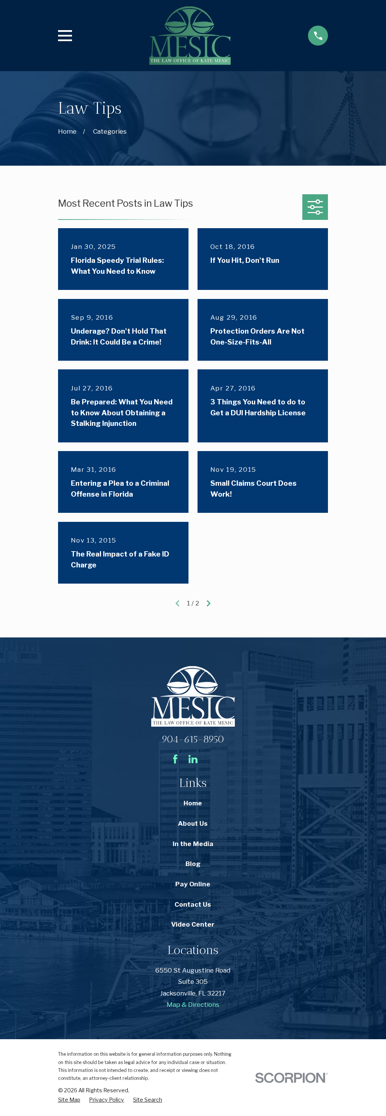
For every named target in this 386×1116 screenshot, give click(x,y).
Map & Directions (193, 1004)
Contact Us (193, 904)
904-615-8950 (193, 739)
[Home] (189, 35)
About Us (193, 823)
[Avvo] (210, 759)
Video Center (192, 924)
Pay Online (192, 884)
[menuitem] (69, 1100)
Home (193, 803)
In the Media (193, 844)
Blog (193, 863)
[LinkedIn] (193, 759)
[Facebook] (175, 759)
